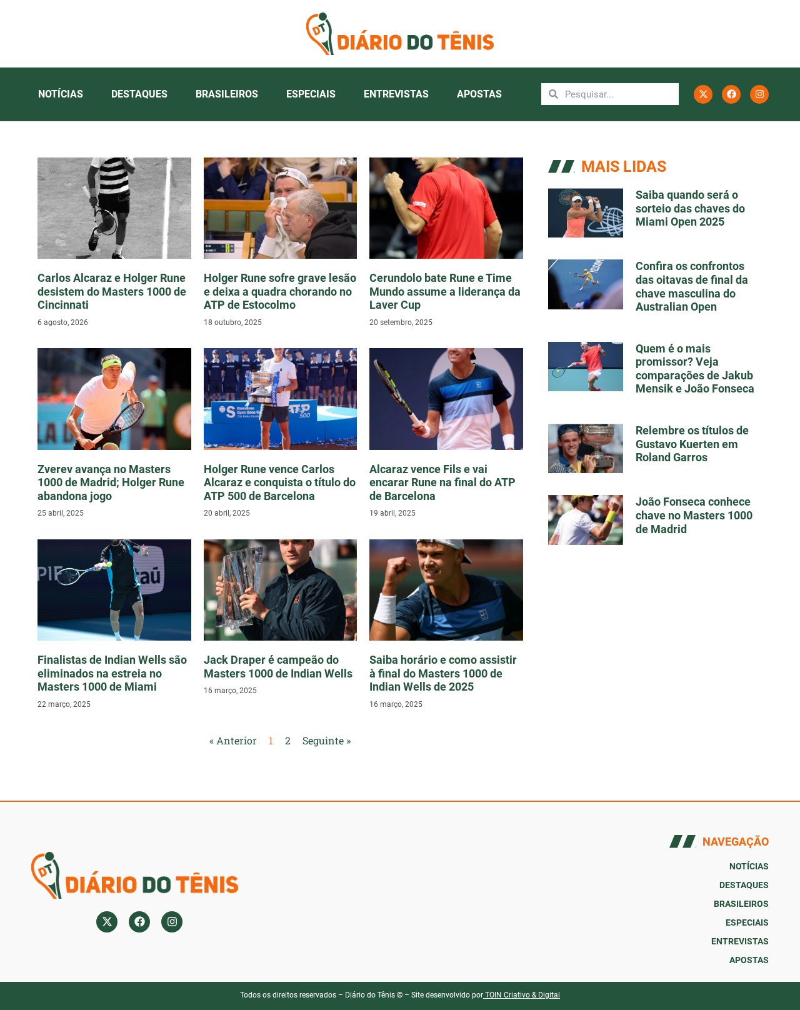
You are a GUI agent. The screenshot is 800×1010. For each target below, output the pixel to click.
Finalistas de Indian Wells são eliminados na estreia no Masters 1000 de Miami (112, 673)
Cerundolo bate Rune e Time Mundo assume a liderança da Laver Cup (445, 291)
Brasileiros (227, 94)
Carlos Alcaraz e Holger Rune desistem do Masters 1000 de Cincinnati (112, 291)
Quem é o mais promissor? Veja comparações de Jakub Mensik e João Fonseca (695, 369)
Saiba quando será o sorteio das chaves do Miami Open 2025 (690, 208)
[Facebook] (731, 94)
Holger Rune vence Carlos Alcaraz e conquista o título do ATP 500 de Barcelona (280, 482)
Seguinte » (326, 740)
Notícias (60, 94)
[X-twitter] (703, 94)
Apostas (479, 94)
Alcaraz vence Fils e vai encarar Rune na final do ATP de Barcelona (442, 482)
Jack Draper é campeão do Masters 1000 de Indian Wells (278, 666)
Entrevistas (396, 94)
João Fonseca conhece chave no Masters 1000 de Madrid (694, 515)
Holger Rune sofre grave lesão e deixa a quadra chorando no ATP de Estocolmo (280, 291)
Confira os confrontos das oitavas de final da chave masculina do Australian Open (692, 286)
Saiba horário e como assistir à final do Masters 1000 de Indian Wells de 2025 (443, 673)
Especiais (311, 94)
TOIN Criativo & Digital (522, 995)
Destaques (139, 94)
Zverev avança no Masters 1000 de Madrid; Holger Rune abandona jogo (111, 482)
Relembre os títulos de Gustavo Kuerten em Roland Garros (692, 444)
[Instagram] (759, 94)
